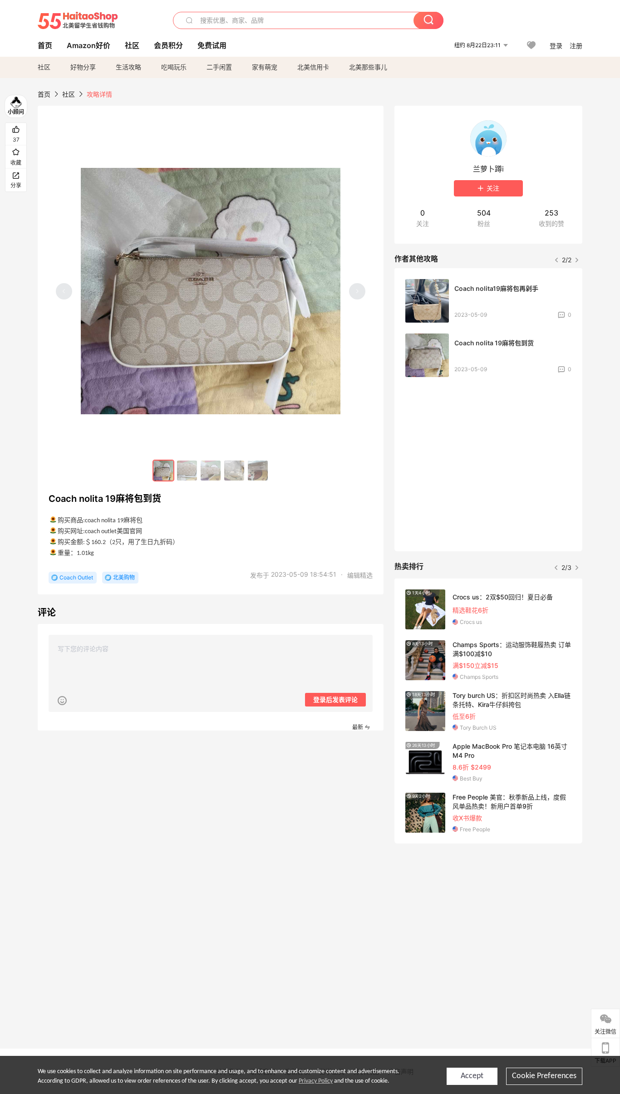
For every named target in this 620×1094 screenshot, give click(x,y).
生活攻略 (128, 67)
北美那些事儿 (368, 67)
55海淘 (78, 20)
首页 (44, 94)
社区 (44, 67)
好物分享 (83, 67)
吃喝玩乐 (174, 67)
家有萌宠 (264, 67)
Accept (472, 1076)
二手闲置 (219, 67)
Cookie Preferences (544, 1076)
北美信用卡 (313, 67)
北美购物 (124, 577)
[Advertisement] (488, 917)
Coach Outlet (76, 577)
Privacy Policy (316, 1081)
